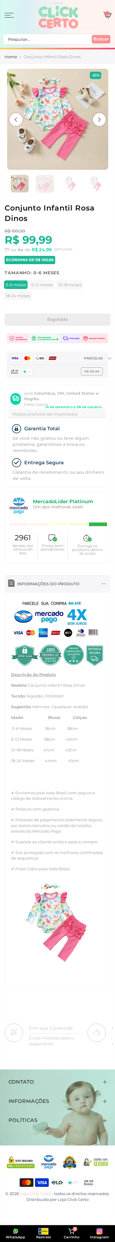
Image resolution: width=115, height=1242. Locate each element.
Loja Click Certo (73, 1199)
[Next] (99, 119)
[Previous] (16, 119)
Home (11, 56)
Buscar (101, 39)
